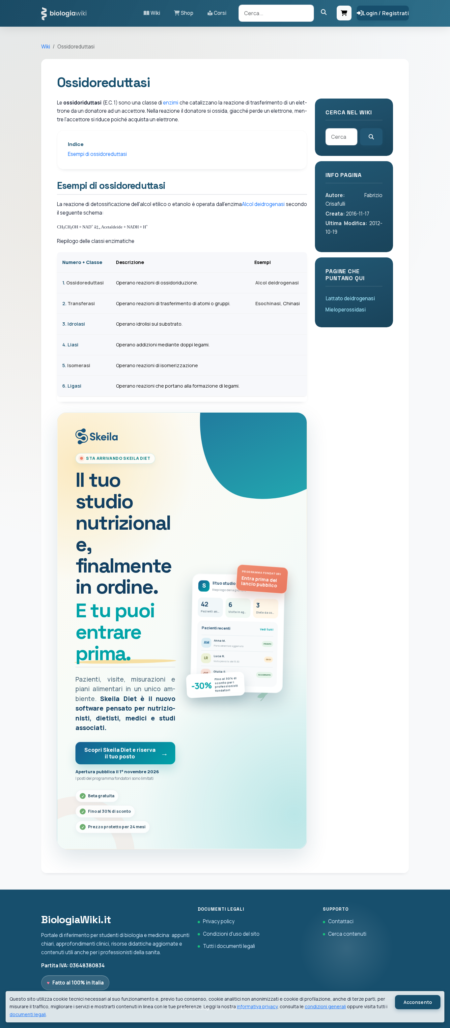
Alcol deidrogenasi (263, 204)
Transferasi (81, 303)
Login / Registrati (386, 13)
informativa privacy (257, 1006)
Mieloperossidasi (345, 309)
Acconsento (418, 1002)
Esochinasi (268, 303)
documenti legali (28, 1014)
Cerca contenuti (347, 933)
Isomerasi (78, 365)
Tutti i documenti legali (229, 946)
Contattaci (340, 921)
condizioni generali (325, 1006)
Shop (187, 13)
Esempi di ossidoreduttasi (97, 154)
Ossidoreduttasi (85, 282)
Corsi (220, 13)
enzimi (170, 102)
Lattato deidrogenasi (350, 298)
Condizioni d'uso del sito (231, 933)
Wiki (155, 13)
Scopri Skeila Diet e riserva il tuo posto (119, 753)
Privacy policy (219, 921)
